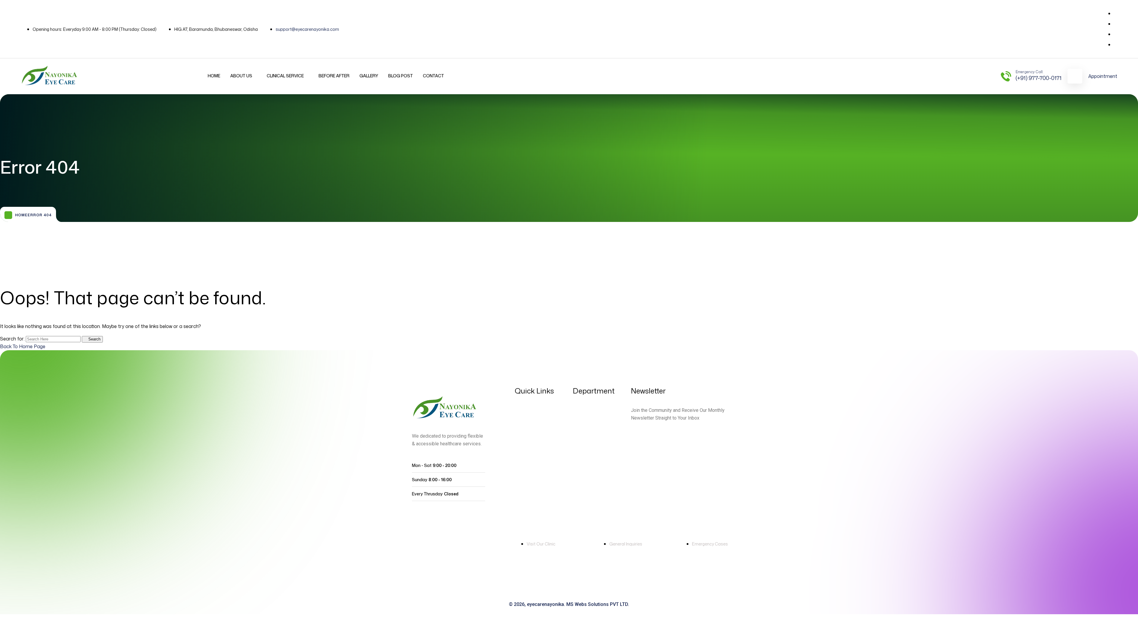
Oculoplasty (587, 454)
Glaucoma (585, 466)
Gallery (368, 76)
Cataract (583, 498)
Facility (523, 434)
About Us (241, 76)
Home (214, 76)
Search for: (13, 338)
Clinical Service (285, 76)
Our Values (527, 447)
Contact (433, 76)
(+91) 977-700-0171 (1039, 78)
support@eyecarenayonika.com (307, 29)
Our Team (526, 459)
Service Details (590, 410)
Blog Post (400, 76)
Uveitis (581, 442)
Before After (334, 76)
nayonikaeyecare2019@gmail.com (646, 551)
